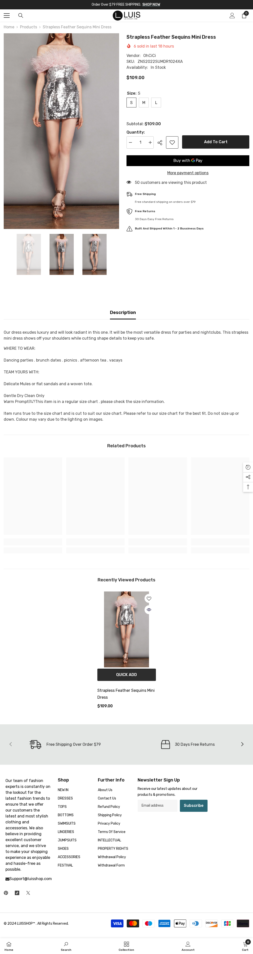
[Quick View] (149, 609)
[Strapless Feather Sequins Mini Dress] (126, 629)
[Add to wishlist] (172, 142)
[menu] (7, 15)
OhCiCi (149, 55)
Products (28, 27)
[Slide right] (242, 744)
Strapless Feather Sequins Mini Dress (126, 694)
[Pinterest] (6, 893)
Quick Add (126, 674)
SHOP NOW (151, 4)
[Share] (161, 143)
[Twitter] (28, 893)
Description (123, 312)
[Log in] (232, 15)
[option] (61, 131)
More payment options (188, 173)
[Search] (21, 15)
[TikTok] (17, 893)
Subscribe (194, 805)
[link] (33, 541)
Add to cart (216, 141)
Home (9, 27)
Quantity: (135, 132)
